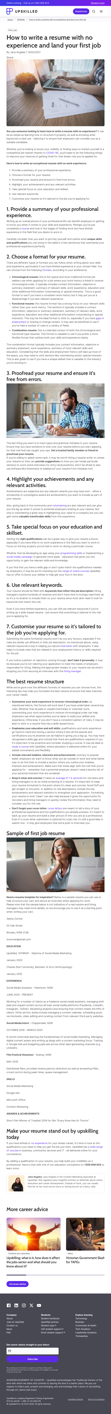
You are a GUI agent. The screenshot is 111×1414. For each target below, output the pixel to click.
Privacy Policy (43, 1368)
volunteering (59, 505)
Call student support (51, 1329)
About (9, 1318)
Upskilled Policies (75, 1399)
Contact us (11, 1325)
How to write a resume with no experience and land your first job (57, 19)
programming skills (71, 553)
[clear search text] (93, 11)
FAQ (8, 1332)
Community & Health (85, 1325)
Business (79, 1322)
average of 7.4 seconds (69, 778)
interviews (66, 646)
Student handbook (50, 1318)
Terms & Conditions (96, 1399)
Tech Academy (82, 1329)
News (9, 1329)
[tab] (16, 1275)
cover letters (55, 808)
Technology (81, 1318)
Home (10, 19)
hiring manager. (73, 671)
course (25, 228)
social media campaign (19, 556)
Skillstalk (21, 19)
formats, (47, 270)
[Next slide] (105, 1247)
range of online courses (75, 571)
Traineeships (81, 1336)
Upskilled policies (50, 1322)
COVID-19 (52, 152)
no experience (39, 1143)
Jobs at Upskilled (15, 1322)
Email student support (52, 1332)
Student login (98, 3)
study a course (20, 746)
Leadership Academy (86, 1332)
